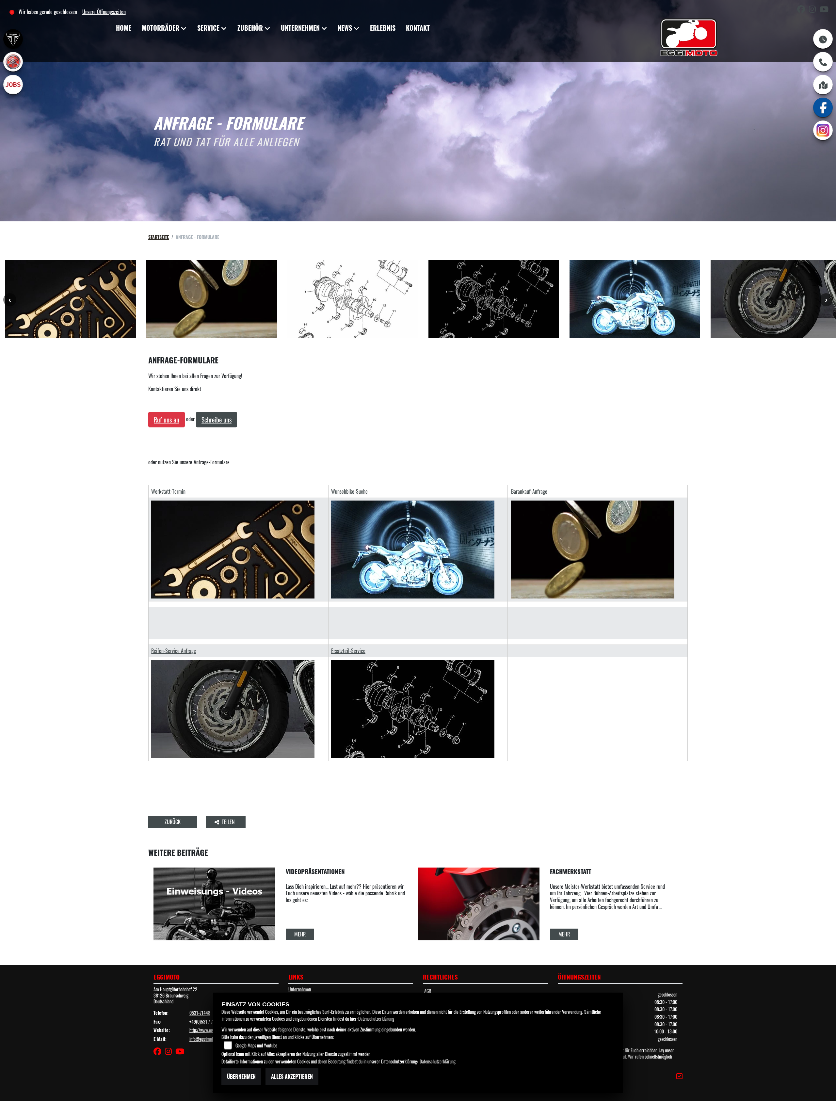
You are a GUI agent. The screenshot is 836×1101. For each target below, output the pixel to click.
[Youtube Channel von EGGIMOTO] (825, 10)
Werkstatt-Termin (168, 491)
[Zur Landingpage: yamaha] (13, 62)
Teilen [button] (229, 822)
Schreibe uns (216, 419)
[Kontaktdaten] (823, 62)
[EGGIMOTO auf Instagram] (814, 10)
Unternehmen (300, 28)
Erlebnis (382, 28)
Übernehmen (241, 1076)
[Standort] (823, 84)
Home (123, 28)
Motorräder (160, 28)
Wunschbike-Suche (349, 491)
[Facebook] (823, 107)
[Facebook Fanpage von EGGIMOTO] (803, 10)
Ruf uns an (166, 419)
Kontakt (418, 28)
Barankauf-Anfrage (529, 491)
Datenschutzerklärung (376, 1018)
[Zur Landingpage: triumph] (13, 39)
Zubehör (250, 28)
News (345, 28)
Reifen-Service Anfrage (173, 650)
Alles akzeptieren (292, 1076)
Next (826, 299)
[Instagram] (823, 130)
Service (208, 28)
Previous (9, 299)
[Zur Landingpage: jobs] (13, 84)
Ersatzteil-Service (348, 650)
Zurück (173, 822)
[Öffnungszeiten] (823, 39)
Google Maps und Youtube (256, 1045)
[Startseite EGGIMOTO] (688, 38)
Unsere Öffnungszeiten (104, 12)
